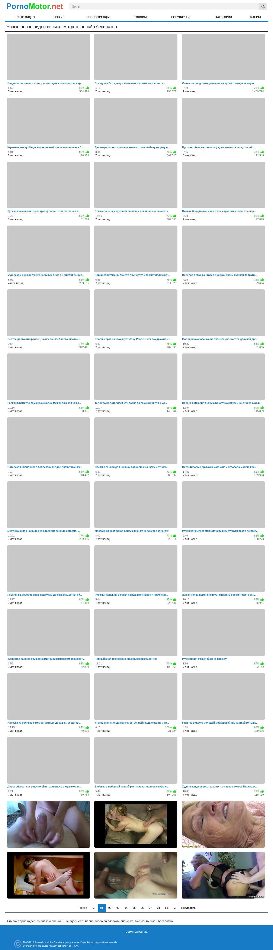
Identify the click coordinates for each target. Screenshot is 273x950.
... (175, 907)
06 (142, 907)
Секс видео (26, 17)
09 (166, 907)
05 (134, 907)
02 (109, 907)
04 (126, 907)
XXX (76, 945)
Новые (59, 17)
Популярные (181, 17)
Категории (223, 17)
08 (158, 907)
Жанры (255, 17)
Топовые (141, 17)
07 (150, 907)
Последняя (188, 907)
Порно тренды (98, 17)
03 (117, 907)
